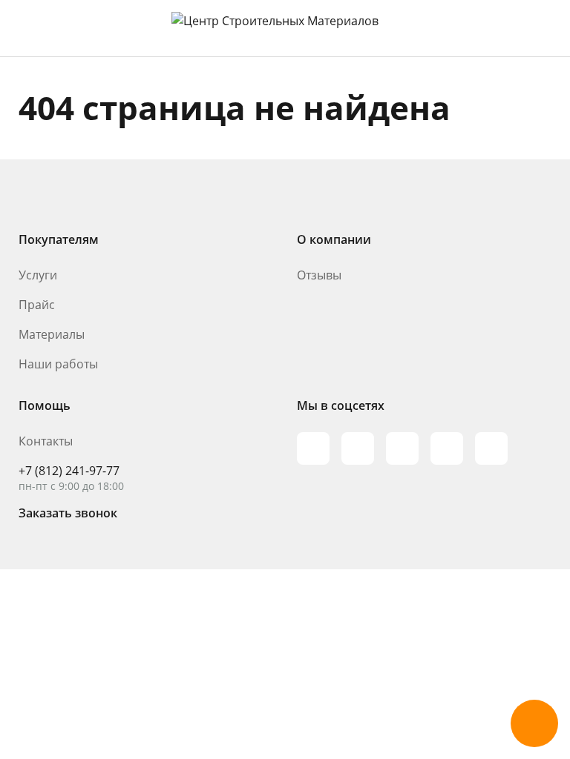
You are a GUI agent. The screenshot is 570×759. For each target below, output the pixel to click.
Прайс (37, 304)
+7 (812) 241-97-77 (69, 471)
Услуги (38, 275)
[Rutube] (357, 448)
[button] (534, 723)
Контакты (46, 441)
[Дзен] (491, 448)
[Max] (313, 448)
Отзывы (319, 275)
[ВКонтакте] (446, 448)
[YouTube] (402, 448)
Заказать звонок (68, 513)
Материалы (52, 334)
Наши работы (58, 364)
